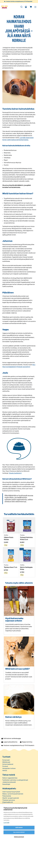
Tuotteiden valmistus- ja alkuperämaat (15, 780)
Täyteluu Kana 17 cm (10, 567)
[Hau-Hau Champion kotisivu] (9, 7)
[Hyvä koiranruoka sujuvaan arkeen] (19, 601)
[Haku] (21, 6)
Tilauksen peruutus (8, 800)
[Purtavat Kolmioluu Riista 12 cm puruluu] (27, 525)
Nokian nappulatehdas (9, 778)
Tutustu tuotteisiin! (15, 473)
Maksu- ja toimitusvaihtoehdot (12, 794)
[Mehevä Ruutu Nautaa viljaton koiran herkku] (11, 525)
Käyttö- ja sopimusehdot (10, 798)
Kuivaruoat (6, 760)
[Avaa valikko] (35, 7)
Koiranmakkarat (7, 764)
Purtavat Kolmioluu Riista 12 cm (26, 538)
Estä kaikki (19, 827)
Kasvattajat (6, 784)
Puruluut (5, 766)
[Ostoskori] (31, 7)
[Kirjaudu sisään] (26, 7)
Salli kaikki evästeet (19, 832)
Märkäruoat (6, 762)
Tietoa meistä (8, 775)
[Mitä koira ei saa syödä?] (19, 651)
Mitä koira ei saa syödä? (17, 669)
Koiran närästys (13, 717)
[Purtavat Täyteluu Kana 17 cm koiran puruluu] (11, 555)
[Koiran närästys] (19, 700)
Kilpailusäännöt (7, 802)
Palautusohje (6, 796)
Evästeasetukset (19, 837)
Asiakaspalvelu (9, 789)
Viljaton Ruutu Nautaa (8, 538)
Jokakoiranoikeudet (9, 782)
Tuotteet (6, 757)
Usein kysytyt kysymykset (11, 792)
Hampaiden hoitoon (9, 768)
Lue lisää (6, 822)
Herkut (4, 770)
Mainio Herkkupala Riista (26, 568)
